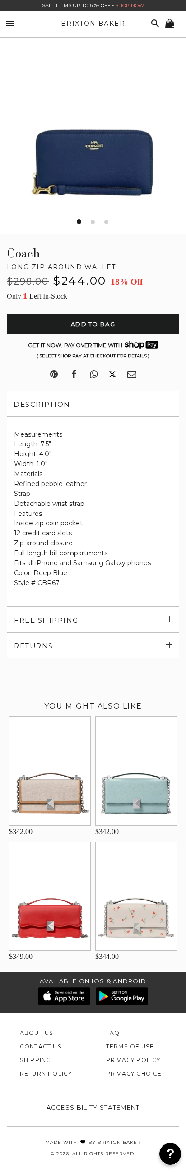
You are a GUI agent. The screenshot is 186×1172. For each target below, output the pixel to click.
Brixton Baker (93, 23)
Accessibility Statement (93, 1107)
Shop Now (129, 5)
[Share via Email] (132, 375)
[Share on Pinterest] (54, 375)
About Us (37, 1032)
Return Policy (46, 1073)
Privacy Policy (133, 1060)
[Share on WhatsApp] (93, 375)
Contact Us (41, 1046)
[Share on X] (112, 375)
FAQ (113, 1032)
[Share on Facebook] (74, 375)
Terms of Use (130, 1046)
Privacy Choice (134, 1073)
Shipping (35, 1060)
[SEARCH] (153, 24)
